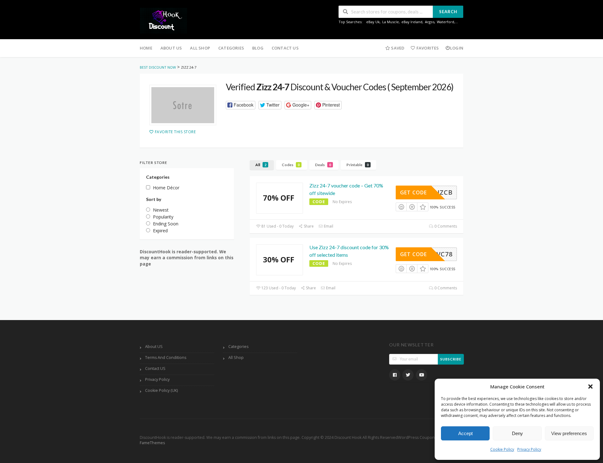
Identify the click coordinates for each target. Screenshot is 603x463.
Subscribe (450, 359)
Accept (465, 433)
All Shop (200, 48)
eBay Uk (373, 21)
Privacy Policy (529, 449)
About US (171, 48)
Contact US (285, 48)
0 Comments (445, 226)
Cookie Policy (502, 449)
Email (328, 226)
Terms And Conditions (165, 357)
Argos (429, 21)
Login (456, 48)
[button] (590, 386)
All (260, 164)
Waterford (445, 21)
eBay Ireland (411, 21)
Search (448, 11)
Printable (357, 164)
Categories (231, 48)
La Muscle (390, 21)
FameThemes (152, 442)
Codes (291, 164)
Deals (323, 164)
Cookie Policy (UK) (161, 390)
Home (146, 48)
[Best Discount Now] (163, 20)
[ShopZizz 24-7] (182, 105)
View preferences (569, 433)
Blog (257, 48)
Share (308, 226)
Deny (517, 433)
